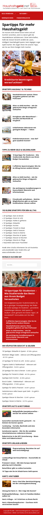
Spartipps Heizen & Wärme (11, 401)
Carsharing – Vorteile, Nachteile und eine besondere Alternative (18, 427)
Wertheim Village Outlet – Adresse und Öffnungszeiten (21, 355)
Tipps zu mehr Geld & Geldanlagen (18, 150)
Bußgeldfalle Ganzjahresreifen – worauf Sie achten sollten (25, 412)
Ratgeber (23, 14)
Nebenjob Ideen (7, 18)
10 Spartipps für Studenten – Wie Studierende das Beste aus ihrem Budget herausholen (26, 157)
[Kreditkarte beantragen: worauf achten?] (21, 63)
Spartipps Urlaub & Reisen (14, 443)
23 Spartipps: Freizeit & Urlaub (14, 228)
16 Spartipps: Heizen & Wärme (14, 233)
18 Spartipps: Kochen (10, 225)
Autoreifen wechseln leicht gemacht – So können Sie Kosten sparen (18, 422)
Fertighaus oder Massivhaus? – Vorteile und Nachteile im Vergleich (25, 119)
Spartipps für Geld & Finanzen (12, 388)
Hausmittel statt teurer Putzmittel (15, 243)
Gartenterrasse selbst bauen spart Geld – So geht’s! (20, 391)
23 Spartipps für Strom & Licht (13, 361)
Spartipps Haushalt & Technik (17, 89)
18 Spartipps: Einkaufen (11, 223)
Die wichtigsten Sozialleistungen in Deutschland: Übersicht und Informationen (27, 190)
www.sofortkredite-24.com (11, 252)
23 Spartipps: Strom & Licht (13, 218)
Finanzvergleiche (23, 18)
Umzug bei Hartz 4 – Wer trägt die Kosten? (19, 491)
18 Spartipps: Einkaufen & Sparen (14, 351)
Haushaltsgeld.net (24, 511)
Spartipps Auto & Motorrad (16, 406)
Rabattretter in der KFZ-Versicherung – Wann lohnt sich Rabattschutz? (20, 437)
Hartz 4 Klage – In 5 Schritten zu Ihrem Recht (20, 499)
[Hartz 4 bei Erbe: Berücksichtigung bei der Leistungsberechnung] (6, 484)
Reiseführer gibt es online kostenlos (16, 468)
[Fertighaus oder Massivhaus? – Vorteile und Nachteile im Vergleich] (6, 119)
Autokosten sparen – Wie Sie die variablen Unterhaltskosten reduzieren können (19, 432)
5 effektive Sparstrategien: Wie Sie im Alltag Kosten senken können (26, 167)
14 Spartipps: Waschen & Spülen (14, 235)
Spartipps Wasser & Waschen (12, 397)
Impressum (35, 511)
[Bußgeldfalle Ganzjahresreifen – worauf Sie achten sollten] (6, 413)
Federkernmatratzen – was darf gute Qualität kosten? (25, 140)
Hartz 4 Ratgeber (10, 476)
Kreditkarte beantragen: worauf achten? (18, 81)
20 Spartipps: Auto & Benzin (13, 216)
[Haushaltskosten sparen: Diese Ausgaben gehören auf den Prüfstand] (6, 97)
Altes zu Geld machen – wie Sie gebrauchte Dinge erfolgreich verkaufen (25, 108)
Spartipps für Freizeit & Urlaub (13, 374)
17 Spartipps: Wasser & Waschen (15, 238)
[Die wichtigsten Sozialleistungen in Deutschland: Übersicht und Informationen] (6, 190)
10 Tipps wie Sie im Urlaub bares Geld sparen (20, 471)
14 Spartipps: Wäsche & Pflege (14, 240)
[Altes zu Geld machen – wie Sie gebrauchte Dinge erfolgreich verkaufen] (6, 108)
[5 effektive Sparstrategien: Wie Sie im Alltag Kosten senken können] (6, 168)
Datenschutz (7, 513)
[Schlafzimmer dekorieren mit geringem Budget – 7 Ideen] (6, 130)
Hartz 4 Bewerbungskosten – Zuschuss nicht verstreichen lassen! (20, 503)
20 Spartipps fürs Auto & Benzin (13, 371)
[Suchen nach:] (21, 265)
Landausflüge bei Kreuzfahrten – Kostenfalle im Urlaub (21, 459)
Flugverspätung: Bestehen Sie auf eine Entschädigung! (26, 449)
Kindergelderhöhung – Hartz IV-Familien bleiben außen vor (21, 495)
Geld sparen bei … (8, 14)
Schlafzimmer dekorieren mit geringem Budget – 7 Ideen (24, 129)
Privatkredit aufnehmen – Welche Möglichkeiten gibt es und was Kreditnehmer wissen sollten (26, 201)
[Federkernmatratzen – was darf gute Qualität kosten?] (6, 141)
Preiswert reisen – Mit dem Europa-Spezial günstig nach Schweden (19, 464)
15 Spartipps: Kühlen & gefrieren (14, 221)
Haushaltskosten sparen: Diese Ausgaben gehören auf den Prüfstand (25, 97)
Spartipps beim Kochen (10, 378)
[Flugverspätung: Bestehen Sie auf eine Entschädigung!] (6, 450)
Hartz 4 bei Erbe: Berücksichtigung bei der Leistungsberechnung (26, 482)
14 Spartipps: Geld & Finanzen (14, 230)
